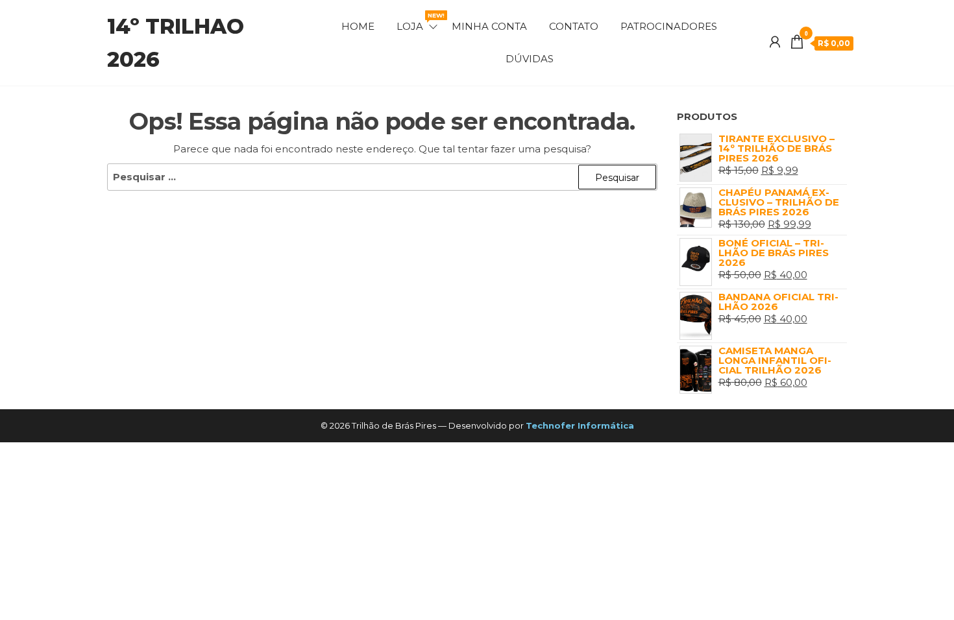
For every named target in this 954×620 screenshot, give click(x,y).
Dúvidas (530, 59)
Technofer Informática (580, 425)
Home (357, 26)
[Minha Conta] (774, 42)
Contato (573, 26)
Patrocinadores (668, 26)
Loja (418, 22)
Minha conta (489, 26)
